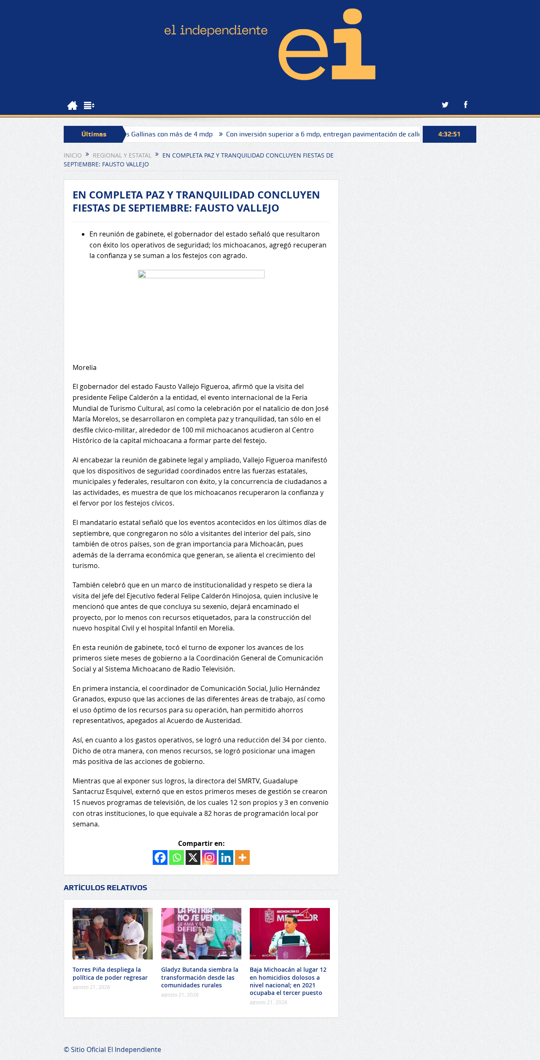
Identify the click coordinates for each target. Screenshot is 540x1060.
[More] (242, 857)
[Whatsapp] (176, 857)
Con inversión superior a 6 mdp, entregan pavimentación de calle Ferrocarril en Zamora (333, 134)
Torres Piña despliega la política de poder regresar (110, 973)
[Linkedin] (226, 857)
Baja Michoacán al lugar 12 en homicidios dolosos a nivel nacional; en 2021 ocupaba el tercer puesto (288, 981)
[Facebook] (160, 857)
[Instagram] (209, 857)
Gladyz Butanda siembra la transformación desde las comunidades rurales (199, 977)
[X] (193, 857)
